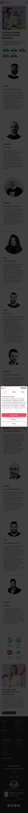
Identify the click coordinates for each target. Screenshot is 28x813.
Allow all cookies (14, 415)
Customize (13, 419)
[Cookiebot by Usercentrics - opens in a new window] (20, 388)
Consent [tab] (5, 392)
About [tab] (22, 392)
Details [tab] (14, 392)
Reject (14, 423)
